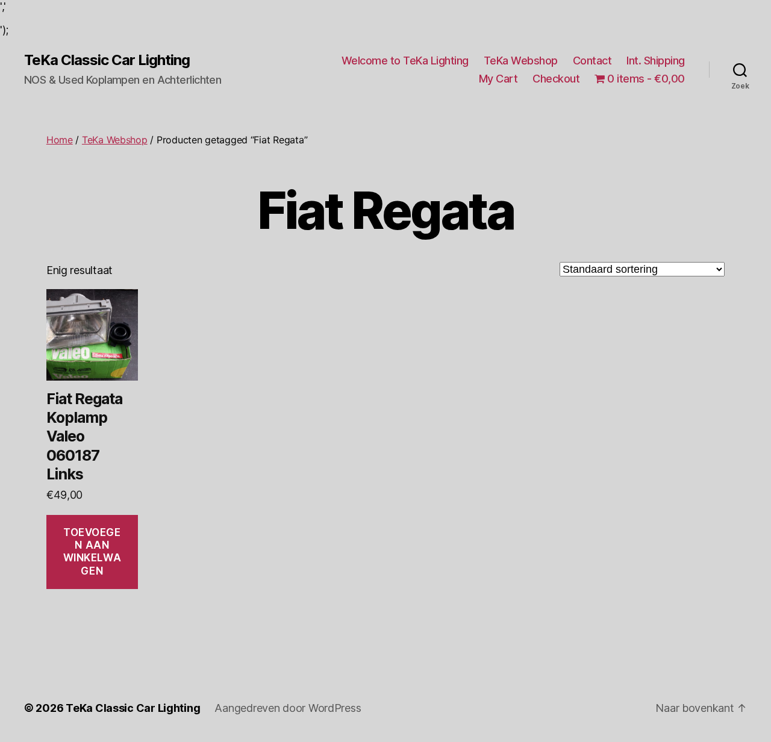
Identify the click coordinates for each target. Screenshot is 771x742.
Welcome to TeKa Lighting (405, 60)
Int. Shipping (655, 60)
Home (59, 140)
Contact (592, 60)
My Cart (498, 78)
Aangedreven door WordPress (287, 708)
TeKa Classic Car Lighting (107, 60)
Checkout (555, 78)
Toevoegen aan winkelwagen (92, 551)
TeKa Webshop (521, 60)
